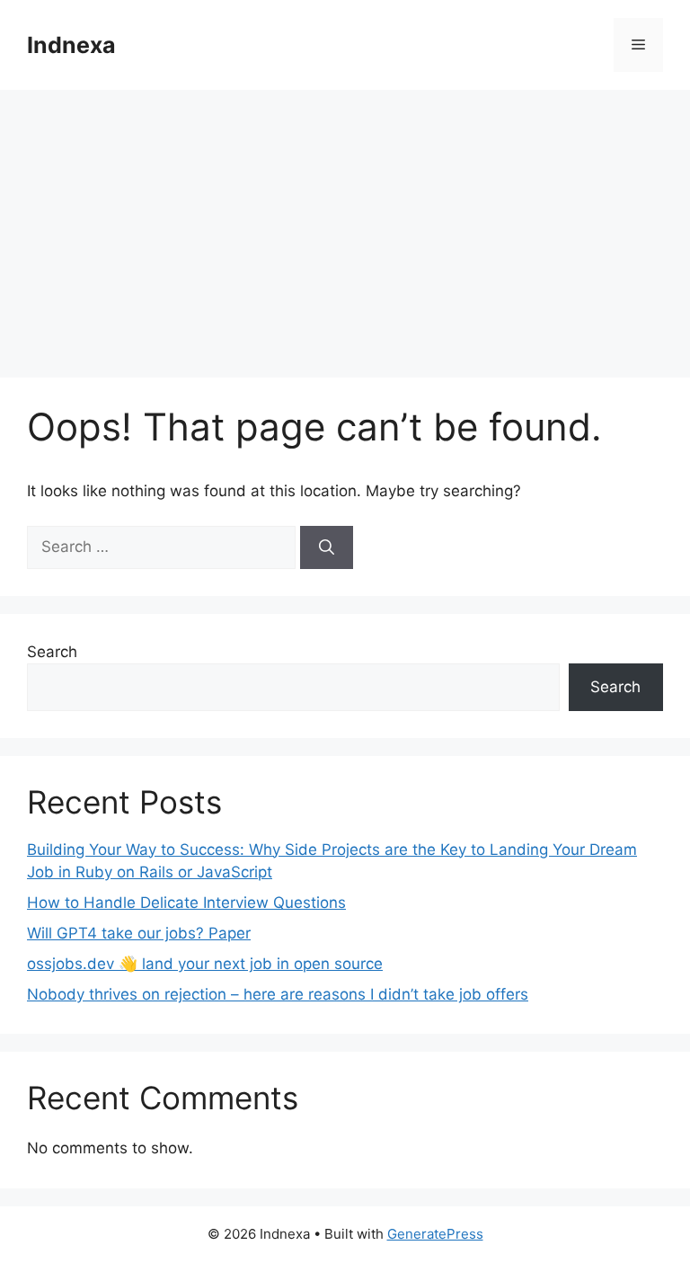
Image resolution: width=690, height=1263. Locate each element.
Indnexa (71, 44)
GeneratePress (435, 1233)
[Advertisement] (345, 225)
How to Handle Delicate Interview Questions (186, 903)
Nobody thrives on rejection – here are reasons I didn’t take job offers (277, 994)
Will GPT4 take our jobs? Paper (139, 933)
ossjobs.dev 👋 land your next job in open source (205, 964)
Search (52, 652)
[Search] (326, 547)
